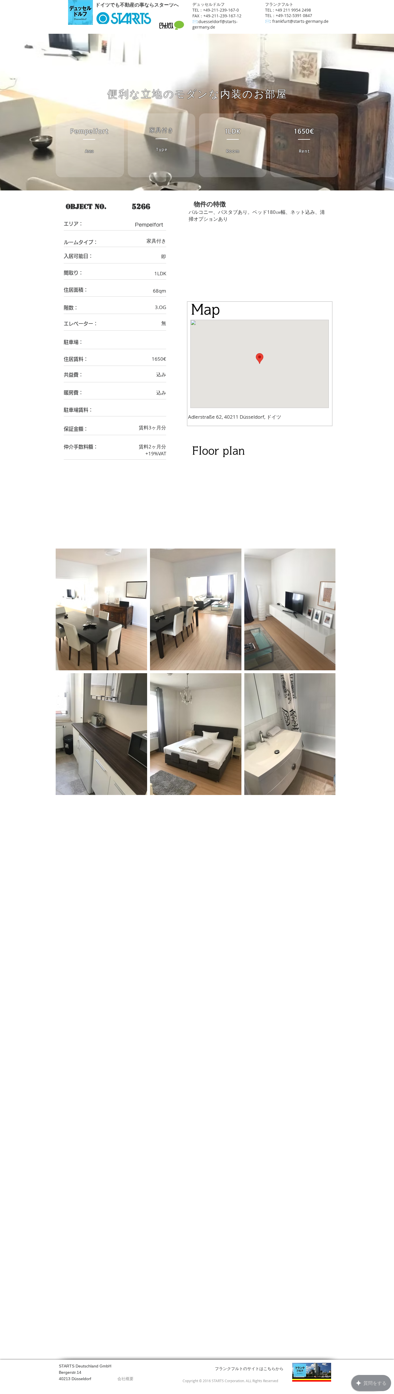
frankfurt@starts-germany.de (300, 21)
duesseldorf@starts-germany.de (215, 24)
